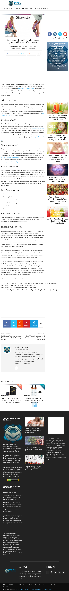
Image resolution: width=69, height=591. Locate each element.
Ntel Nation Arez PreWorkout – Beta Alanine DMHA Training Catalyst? (11, 337)
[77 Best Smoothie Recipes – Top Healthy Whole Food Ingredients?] (57, 211)
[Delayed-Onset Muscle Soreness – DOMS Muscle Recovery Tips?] (34, 421)
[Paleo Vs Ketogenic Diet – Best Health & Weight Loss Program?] (34, 440)
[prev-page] (21, 406)
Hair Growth (27, 395)
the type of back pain (38, 137)
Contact (50, 589)
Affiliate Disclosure (23, 584)
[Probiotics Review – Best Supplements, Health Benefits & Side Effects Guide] (57, 148)
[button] (64, 8)
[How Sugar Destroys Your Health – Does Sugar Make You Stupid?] (34, 459)
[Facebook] (47, 572)
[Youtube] (63, 572)
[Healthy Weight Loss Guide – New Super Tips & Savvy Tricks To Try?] (57, 128)
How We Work (38, 589)
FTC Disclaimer (20, 589)
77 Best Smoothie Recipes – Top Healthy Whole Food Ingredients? (57, 221)
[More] (38, 54)
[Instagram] (51, 572)
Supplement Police (16, 46)
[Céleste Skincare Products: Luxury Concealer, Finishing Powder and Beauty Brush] (11, 390)
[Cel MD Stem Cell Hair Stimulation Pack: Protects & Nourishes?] (34, 390)
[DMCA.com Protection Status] (13, 480)
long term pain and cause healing (10, 157)
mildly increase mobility (37, 128)
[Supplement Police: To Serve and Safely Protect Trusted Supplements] (13, 443)
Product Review (15, 48)
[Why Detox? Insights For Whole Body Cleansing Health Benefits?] (57, 108)
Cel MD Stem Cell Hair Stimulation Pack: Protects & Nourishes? (34, 400)
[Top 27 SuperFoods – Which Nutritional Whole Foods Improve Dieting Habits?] (57, 189)
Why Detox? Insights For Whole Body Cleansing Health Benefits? (57, 118)
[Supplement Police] (8, 358)
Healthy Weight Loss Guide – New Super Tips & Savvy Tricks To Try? (57, 138)
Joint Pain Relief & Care (28, 48)
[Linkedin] (55, 572)
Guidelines (45, 589)
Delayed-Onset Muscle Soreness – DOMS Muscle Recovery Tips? (33, 430)
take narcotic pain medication (26, 88)
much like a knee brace (13, 209)
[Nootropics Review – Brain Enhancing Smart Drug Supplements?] (57, 169)
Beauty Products (5, 395)
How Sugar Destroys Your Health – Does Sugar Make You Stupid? (33, 468)
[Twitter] (16, 368)
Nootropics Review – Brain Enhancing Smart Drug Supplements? (57, 179)
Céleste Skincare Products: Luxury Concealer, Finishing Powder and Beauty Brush (11, 400)
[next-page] (24, 406)
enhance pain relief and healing (9, 162)
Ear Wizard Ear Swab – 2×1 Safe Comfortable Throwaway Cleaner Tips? (35, 337)
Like (50, 32)
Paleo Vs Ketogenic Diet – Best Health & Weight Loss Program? (33, 449)
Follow (55, 32)
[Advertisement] (46, 3)
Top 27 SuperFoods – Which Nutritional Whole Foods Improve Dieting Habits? (57, 200)
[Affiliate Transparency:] (57, 56)
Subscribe (65, 32)
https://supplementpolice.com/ (21, 349)
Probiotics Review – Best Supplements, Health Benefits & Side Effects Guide (57, 158)
